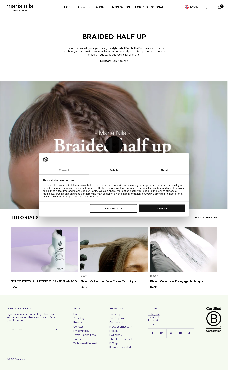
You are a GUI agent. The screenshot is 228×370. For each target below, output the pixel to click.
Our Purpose (116, 319)
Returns (77, 323)
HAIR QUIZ (83, 7)
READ (14, 287)
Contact (78, 327)
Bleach (84, 276)
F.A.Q (76, 314)
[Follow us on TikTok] (189, 333)
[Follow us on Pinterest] (171, 333)
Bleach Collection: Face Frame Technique (108, 281)
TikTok (151, 324)
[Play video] (114, 144)
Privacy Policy (81, 331)
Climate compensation (122, 339)
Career (77, 339)
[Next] (216, 249)
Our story (114, 314)
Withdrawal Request (85, 343)
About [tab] (164, 170)
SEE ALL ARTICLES (206, 217)
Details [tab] (114, 170)
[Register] (56, 329)
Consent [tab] (64, 170)
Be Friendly (115, 335)
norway (194, 7)
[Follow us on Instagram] (161, 333)
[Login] (212, 7)
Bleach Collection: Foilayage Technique (176, 281)
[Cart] (219, 7)
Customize (111, 208)
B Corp (113, 343)
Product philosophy (120, 327)
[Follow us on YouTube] (180, 333)
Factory (113, 331)
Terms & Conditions (84, 335)
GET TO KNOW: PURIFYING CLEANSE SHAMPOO (44, 281)
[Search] (205, 7)
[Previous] (12, 249)
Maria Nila (20, 360)
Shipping (78, 319)
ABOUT (101, 7)
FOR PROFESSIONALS (150, 7)
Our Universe (116, 323)
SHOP (66, 7)
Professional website (121, 348)
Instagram (154, 314)
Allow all (162, 208)
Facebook (154, 317)
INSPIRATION (120, 7)
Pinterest (153, 321)
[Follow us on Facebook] (152, 333)
